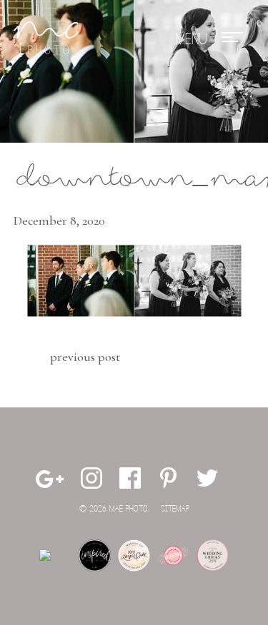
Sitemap (175, 509)
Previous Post (85, 357)
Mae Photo (46, 39)
